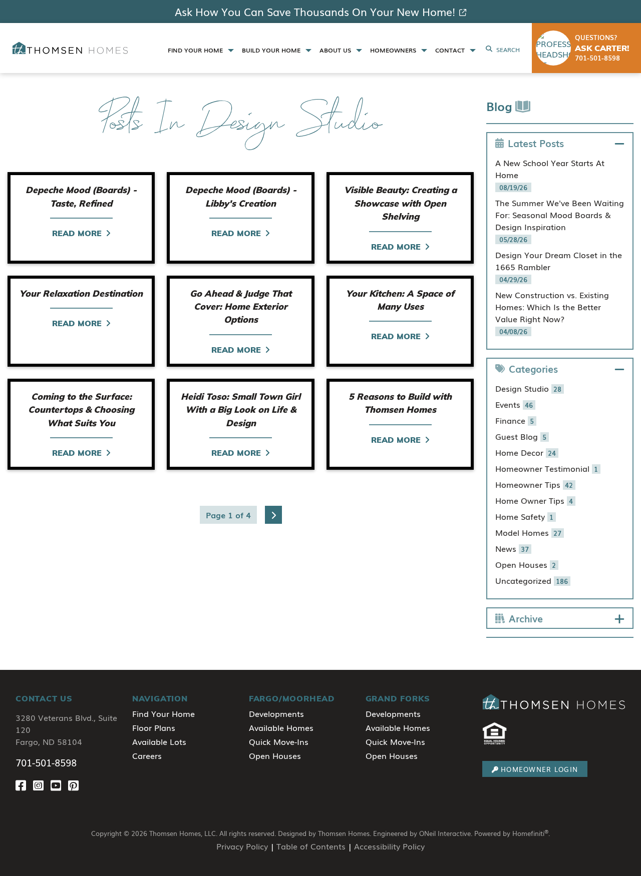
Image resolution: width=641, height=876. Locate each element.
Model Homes (528, 532)
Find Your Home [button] (196, 50)
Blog (500, 106)
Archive (526, 618)
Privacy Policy (242, 846)
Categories (533, 368)
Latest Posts (536, 143)
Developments (276, 713)
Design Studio (528, 388)
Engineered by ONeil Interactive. (422, 833)
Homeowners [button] (394, 50)
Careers (147, 755)
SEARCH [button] (508, 49)
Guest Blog (521, 436)
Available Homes (281, 727)
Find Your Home (163, 713)
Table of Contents (311, 846)
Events (514, 404)
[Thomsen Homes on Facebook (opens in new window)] (24, 784)
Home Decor (525, 452)
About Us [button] (336, 50)
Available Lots (159, 741)
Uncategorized (531, 580)
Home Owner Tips (534, 500)
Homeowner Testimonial (546, 468)
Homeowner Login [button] (539, 769)
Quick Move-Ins (278, 741)
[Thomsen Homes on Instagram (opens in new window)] (42, 784)
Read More (77, 233)
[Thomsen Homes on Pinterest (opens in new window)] (75, 784)
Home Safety (524, 516)
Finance (514, 420)
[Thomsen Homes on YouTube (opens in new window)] (59, 784)
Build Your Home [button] (272, 50)
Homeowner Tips (534, 484)
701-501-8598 (46, 762)
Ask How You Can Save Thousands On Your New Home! (315, 11)
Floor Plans (153, 727)
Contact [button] (451, 50)
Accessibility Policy (389, 846)
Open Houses (525, 564)
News (512, 548)
